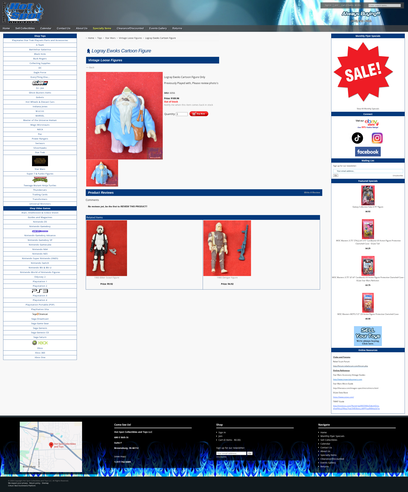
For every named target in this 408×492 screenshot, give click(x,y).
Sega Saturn (40, 337)
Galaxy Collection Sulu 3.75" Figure (368, 207)
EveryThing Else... (40, 77)
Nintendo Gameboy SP (40, 240)
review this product (133, 206)
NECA (40, 129)
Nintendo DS (40, 221)
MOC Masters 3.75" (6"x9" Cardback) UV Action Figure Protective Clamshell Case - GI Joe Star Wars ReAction (368, 279)
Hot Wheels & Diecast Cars (40, 101)
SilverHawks (40, 147)
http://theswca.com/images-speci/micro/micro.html (355, 388)
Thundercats (40, 189)
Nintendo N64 (40, 249)
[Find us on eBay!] (368, 123)
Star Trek (40, 152)
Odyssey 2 (40, 276)
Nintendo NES (40, 253)
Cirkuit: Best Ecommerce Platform (22, 485)
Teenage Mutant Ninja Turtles (40, 185)
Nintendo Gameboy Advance (40, 235)
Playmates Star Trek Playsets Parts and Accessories (40, 40)
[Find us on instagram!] (377, 138)
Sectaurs (40, 143)
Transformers (40, 199)
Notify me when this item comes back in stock (188, 104)
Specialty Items (102, 28)
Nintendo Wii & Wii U (40, 267)
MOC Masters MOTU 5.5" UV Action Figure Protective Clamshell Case (368, 314)
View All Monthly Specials (368, 108)
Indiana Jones (40, 106)
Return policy (34, 483)
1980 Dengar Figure (227, 277)
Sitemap (45, 483)
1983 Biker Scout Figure (106, 277)
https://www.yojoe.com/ (343, 397)
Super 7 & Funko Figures (40, 173)
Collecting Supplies (40, 63)
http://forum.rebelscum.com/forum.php (350, 366)
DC (40, 67)
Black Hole (40, 54)
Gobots (40, 97)
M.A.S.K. (40, 111)
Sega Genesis (40, 328)
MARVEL (40, 115)
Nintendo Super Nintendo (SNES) (40, 258)
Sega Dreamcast (40, 318)
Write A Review (312, 192)
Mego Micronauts (40, 124)
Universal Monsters (40, 203)
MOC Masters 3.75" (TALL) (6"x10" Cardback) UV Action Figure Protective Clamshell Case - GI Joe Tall (368, 242)
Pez (40, 134)
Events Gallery (158, 28)
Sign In (328, 5)
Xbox (40, 348)
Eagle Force (40, 72)
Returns (177, 28)
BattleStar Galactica (40, 49)
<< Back (90, 67)
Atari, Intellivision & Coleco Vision (40, 212)
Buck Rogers (40, 58)
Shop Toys (40, 35)
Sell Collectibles (25, 28)
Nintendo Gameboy (40, 226)
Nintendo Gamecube (40, 244)
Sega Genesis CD (40, 332)
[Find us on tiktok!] (357, 138)
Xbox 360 (40, 352)
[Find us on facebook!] (368, 151)
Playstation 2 (40, 285)
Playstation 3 (40, 295)
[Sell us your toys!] (361, 13)
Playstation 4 (40, 300)
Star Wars (40, 169)
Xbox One (40, 357)
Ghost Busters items (40, 92)
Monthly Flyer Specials (332, 436)
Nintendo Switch (40, 263)
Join (336, 5)
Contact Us (63, 28)
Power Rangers (40, 138)
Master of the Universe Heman (40, 120)
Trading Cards (40, 194)
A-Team (40, 44)
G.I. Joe (40, 88)
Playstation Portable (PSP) (40, 304)
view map (120, 456)
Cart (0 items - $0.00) (351, 5)
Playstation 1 (40, 281)
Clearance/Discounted (130, 28)
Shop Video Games (40, 208)
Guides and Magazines (40, 217)
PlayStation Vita (40, 309)
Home (6, 28)
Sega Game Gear (40, 323)
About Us (81, 28)
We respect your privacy (18, 483)
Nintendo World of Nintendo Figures (40, 272)
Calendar (45, 28)
